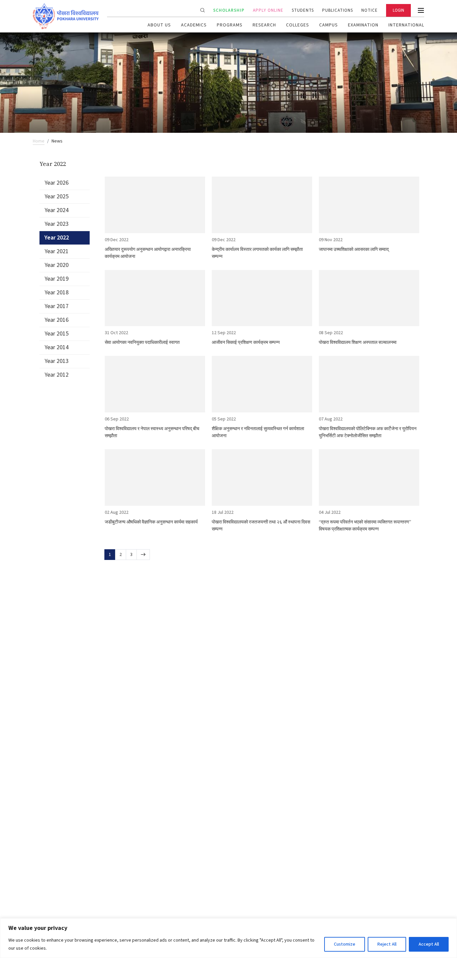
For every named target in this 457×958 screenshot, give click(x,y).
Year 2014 (56, 347)
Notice (369, 10)
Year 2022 (56, 237)
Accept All (429, 944)
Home (38, 141)
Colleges (297, 25)
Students (303, 10)
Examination (363, 25)
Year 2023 (56, 224)
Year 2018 (56, 292)
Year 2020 (56, 265)
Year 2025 (56, 196)
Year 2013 (56, 361)
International (406, 25)
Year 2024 (56, 210)
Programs (230, 25)
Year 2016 (56, 320)
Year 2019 (56, 279)
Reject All (386, 944)
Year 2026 (56, 183)
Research (264, 25)
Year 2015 (56, 333)
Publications (337, 10)
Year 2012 (56, 375)
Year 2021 (56, 251)
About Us (159, 25)
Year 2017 (56, 306)
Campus (328, 25)
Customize (344, 944)
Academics (194, 25)
